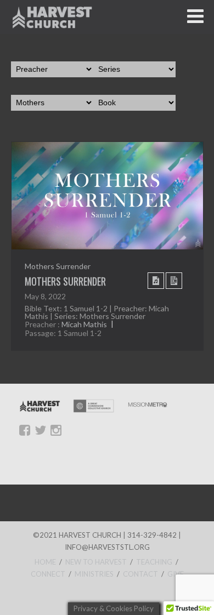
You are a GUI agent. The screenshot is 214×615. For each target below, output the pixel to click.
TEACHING (154, 561)
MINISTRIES (94, 574)
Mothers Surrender (58, 266)
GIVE (175, 574)
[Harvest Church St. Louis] (52, 17)
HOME (45, 561)
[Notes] (174, 280)
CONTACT (140, 574)
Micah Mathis (84, 324)
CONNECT (48, 574)
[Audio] (156, 280)
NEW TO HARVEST (96, 561)
